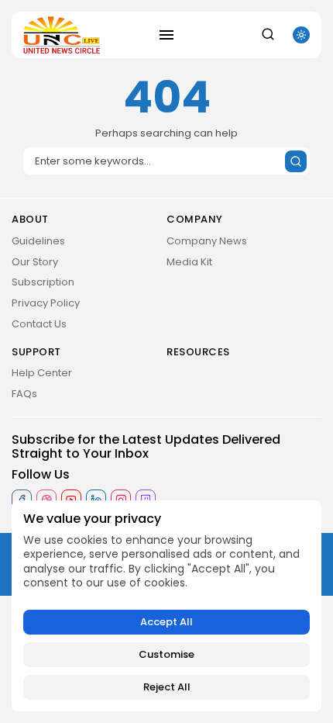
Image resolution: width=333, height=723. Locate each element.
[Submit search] (296, 161)
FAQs (24, 393)
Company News (206, 241)
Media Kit (189, 261)
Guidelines (38, 241)
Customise (166, 654)
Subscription (43, 282)
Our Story (35, 261)
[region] (166, 605)
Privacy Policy (46, 303)
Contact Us (39, 324)
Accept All (166, 621)
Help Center (42, 372)
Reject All (167, 687)
